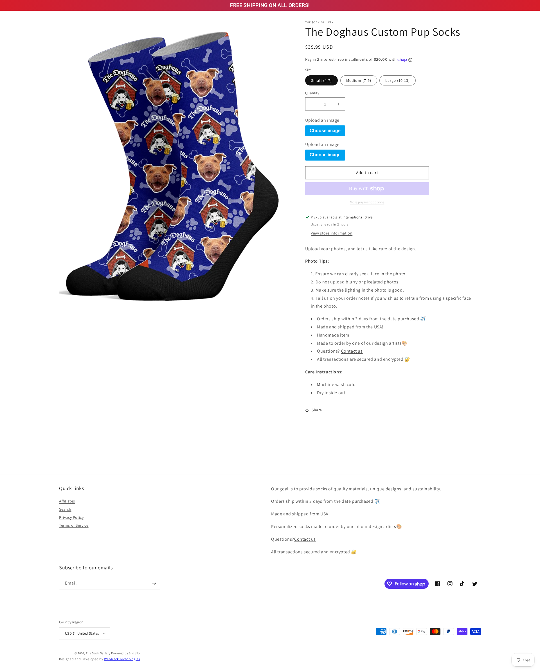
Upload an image (322, 120)
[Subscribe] (154, 583)
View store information (331, 233)
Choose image (325, 130)
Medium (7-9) (358, 80)
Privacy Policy (71, 517)
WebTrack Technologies (122, 659)
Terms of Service (74, 525)
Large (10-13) (397, 80)
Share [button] (317, 409)
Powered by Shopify (125, 653)
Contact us (352, 351)
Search (65, 509)
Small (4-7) (321, 80)
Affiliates (67, 501)
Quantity (312, 93)
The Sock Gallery (98, 653)
